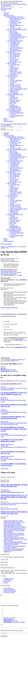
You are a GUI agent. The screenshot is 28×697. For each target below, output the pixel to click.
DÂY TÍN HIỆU (11, 52)
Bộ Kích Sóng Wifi (14, 64)
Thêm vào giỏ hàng (5, 278)
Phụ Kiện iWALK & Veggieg (14, 110)
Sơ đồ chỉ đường (8, 580)
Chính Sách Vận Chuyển (10, 591)
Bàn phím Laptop (14, 101)
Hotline (9, 619)
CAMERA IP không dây (16, 35)
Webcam (12, 83)
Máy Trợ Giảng (14, 39)
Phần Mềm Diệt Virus (15, 107)
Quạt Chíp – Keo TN (15, 100)
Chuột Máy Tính (14, 97)
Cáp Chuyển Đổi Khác (15, 50)
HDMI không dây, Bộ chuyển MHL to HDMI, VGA (17, 19)
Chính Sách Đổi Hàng (9, 592)
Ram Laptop (13, 103)
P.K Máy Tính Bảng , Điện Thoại (15, 17)
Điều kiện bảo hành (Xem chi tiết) (9, 307)
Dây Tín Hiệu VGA (15, 55)
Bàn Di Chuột (13, 98)
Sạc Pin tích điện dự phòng (16, 115)
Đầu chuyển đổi (14, 49)
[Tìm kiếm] (21, 7)
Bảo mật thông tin (8, 588)
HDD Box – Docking (15, 84)
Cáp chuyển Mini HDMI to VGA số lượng (11, 275)
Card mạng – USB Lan (15, 73)
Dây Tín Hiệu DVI (14, 56)
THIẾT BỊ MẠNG (11, 63)
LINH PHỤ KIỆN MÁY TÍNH (15, 94)
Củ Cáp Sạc (13, 114)
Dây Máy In (13, 57)
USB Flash (12, 77)
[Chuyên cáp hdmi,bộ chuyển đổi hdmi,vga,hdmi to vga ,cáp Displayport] (14, 5)
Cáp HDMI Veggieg (15, 111)
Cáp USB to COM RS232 (16, 48)
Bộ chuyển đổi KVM (15, 33)
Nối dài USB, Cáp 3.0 (15, 62)
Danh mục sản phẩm (9, 15)
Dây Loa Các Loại (14, 59)
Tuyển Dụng (7, 581)
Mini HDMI (13, 359)
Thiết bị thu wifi (14, 69)
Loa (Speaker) (13, 81)
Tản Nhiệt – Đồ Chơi (15, 108)
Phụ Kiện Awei (14, 24)
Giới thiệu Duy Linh (9, 578)
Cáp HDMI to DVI (14, 43)
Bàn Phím (12, 96)
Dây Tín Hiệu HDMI (15, 53)
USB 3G (12, 66)
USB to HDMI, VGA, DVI (17, 38)
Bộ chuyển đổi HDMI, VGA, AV (18, 36)
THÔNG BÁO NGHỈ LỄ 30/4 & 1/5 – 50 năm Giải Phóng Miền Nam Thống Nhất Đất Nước (14, 497)
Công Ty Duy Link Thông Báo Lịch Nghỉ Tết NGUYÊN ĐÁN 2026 (14, 485)
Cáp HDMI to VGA (15, 42)
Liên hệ (5, 119)
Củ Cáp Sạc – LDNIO (15, 28)
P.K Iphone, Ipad (14, 21)
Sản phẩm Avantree (15, 90)
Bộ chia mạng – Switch (15, 72)
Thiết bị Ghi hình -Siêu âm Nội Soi (18, 88)
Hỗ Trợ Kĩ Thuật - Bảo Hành (14, 622)
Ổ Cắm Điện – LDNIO (15, 22)
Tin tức (5, 118)
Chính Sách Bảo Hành (9, 589)
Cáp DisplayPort (14, 45)
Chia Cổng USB (14, 93)
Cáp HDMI (6, 359)
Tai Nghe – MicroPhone (16, 80)
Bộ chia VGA (13, 31)
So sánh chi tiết (4, 398)
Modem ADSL (13, 70)
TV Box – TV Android (15, 87)
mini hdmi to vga (20, 359)
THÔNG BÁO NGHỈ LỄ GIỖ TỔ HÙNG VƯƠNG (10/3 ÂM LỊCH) (14, 512)
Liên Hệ (6, 582)
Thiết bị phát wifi (14, 67)
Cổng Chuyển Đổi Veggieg (16, 112)
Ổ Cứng (12, 104)
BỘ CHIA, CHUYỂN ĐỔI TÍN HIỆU (16, 29)
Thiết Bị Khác (13, 74)
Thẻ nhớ (12, 79)
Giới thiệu (6, 14)
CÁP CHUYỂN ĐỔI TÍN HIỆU (15, 41)
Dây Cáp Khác (13, 60)
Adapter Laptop (14, 105)
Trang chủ (6, 12)
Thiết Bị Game (13, 91)
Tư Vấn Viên (10, 620)
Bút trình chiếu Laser (15, 86)
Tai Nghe (12, 117)
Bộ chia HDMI (13, 32)
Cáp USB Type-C (14, 46)
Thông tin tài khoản (8, 121)
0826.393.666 (8, 244)
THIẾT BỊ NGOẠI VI (12, 76)
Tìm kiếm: (3, 7)
